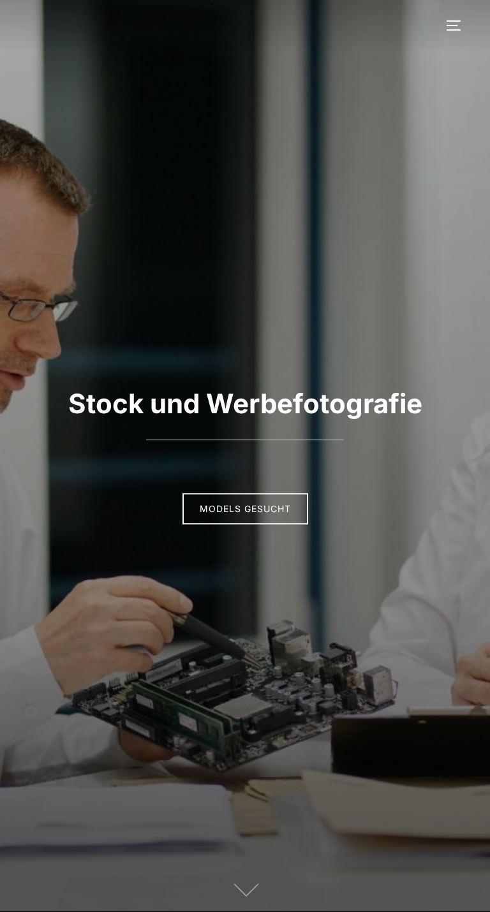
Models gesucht (245, 509)
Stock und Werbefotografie (245, 403)
